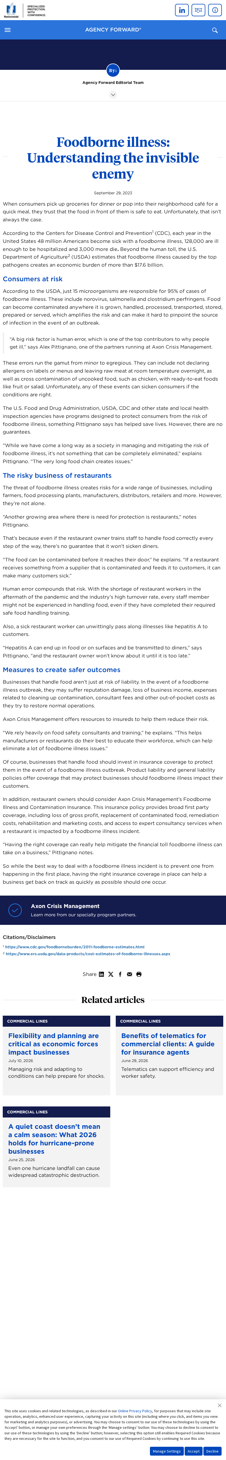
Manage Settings (167, 1451)
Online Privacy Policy (135, 1410)
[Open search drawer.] (215, 30)
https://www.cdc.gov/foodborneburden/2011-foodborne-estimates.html (74, 947)
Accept (194, 1451)
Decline (212, 1451)
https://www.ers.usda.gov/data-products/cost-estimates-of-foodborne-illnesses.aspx (88, 954)
